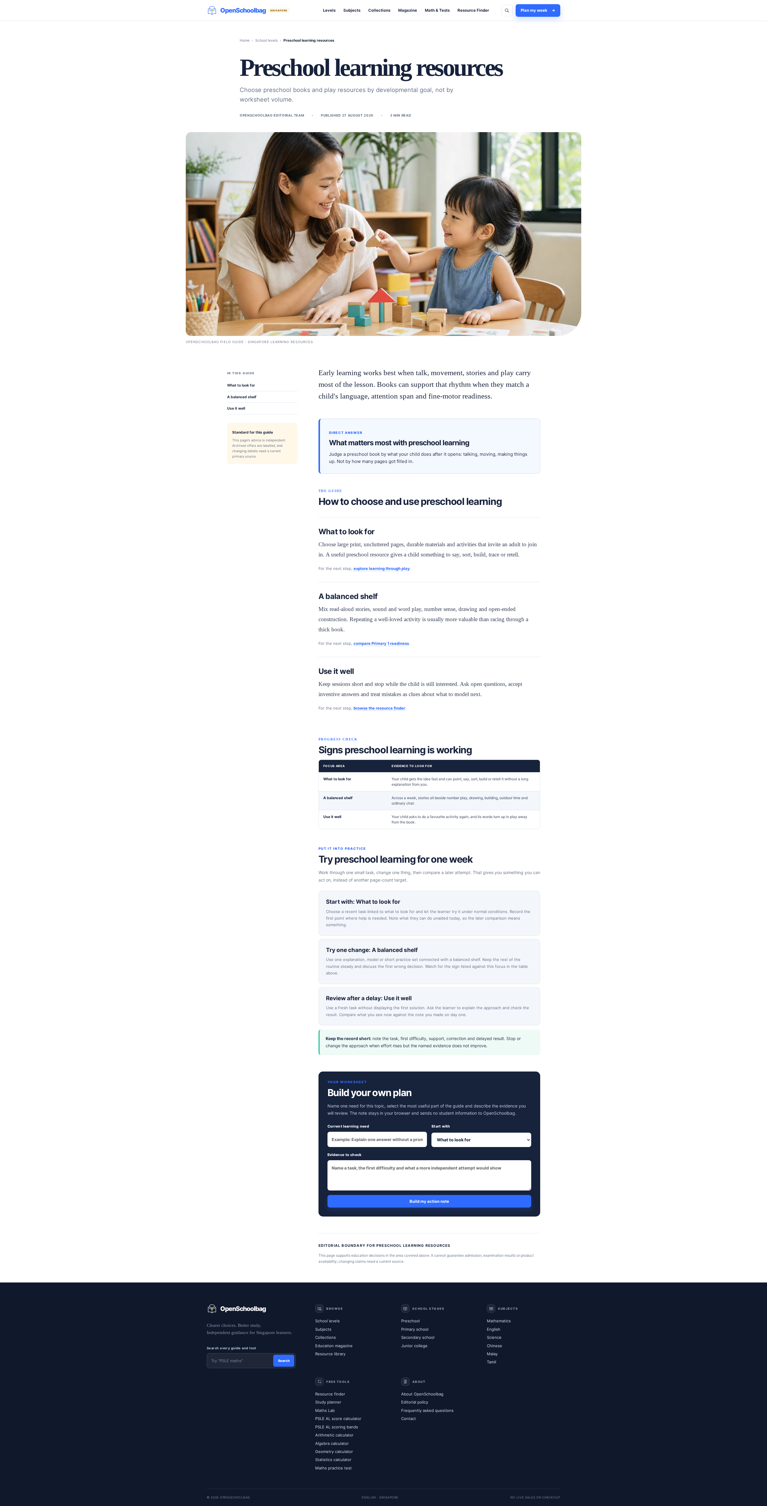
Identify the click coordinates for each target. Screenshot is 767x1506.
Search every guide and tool (231, 1348)
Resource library (330, 1353)
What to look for (241, 385)
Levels (329, 10)
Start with (440, 1126)
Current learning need (348, 1126)
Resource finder (330, 1394)
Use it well (236, 408)
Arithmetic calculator (334, 1435)
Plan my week (538, 10)
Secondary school (417, 1337)
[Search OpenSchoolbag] (507, 10)
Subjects (351, 10)
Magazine (407, 10)
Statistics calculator (333, 1459)
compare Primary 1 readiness (381, 643)
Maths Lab (325, 1410)
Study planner (328, 1402)
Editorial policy (414, 1402)
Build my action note (429, 1201)
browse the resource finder (379, 708)
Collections (379, 10)
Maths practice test (333, 1468)
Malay (492, 1353)
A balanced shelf (241, 397)
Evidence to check (344, 1154)
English (493, 1329)
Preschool (410, 1320)
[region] (429, 794)
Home (245, 40)
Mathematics (499, 1320)
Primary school (414, 1329)
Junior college (414, 1345)
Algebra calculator (332, 1443)
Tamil (491, 1361)
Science (494, 1337)
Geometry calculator (334, 1451)
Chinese (494, 1345)
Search (284, 1361)
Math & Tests (437, 10)
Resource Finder (473, 10)
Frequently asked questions (427, 1410)
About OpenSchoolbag (422, 1394)
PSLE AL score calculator (338, 1418)
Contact (408, 1418)
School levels (266, 40)
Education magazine (334, 1345)
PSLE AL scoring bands (336, 1426)
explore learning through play (382, 568)
